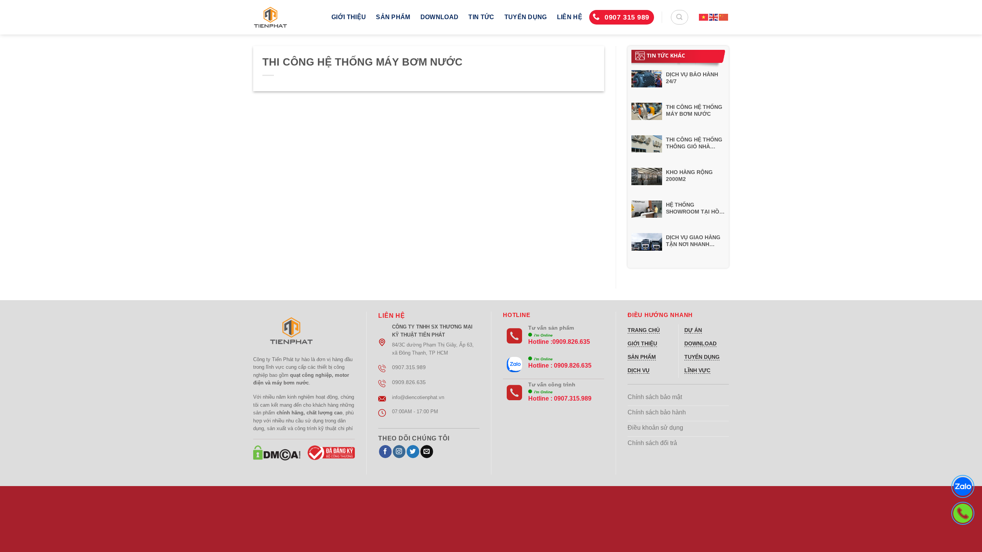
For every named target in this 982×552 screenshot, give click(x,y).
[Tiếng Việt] (704, 17)
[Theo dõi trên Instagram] (399, 451)
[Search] (679, 17)
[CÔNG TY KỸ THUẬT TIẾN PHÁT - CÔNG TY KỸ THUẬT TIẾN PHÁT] (286, 17)
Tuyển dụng (525, 17)
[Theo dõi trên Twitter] (413, 451)
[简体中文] (724, 17)
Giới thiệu (348, 17)
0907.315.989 (573, 398)
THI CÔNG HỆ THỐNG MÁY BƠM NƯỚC (694, 110)
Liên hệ (569, 17)
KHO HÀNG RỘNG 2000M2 (689, 175)
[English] (714, 17)
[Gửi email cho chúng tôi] (426, 451)
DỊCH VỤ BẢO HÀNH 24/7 (692, 77)
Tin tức (481, 17)
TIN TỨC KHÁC (666, 55)
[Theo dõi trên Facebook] (385, 451)
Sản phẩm (393, 17)
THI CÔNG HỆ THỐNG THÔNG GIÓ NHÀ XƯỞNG (694, 143)
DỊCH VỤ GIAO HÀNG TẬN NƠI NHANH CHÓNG (693, 241)
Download (439, 17)
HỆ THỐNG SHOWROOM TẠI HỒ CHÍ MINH (692, 208)
